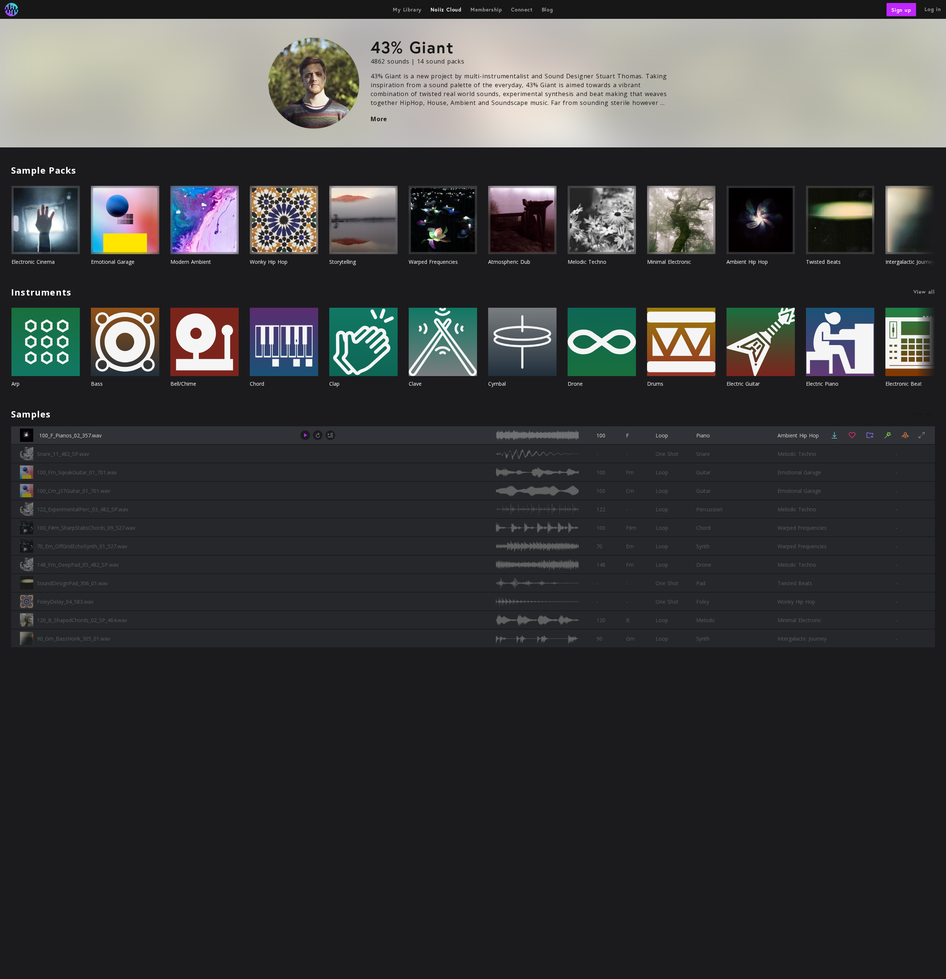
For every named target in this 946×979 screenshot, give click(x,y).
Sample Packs (43, 170)
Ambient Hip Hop (798, 435)
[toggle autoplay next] (330, 435)
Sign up (901, 9)
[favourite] (852, 435)
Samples (31, 414)
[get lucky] (888, 435)
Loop (662, 435)
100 (600, 435)
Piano (703, 435)
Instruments (41, 292)
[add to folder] (870, 435)
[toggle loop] (318, 435)
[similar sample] (905, 435)
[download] (834, 435)
